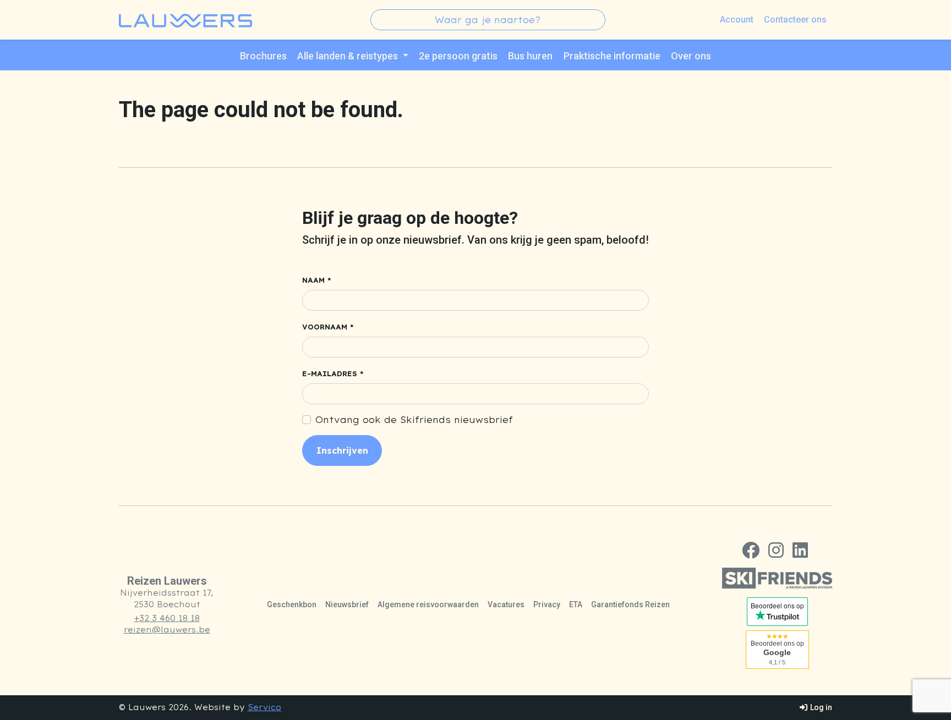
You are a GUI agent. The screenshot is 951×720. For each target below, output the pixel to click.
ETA (575, 604)
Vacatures (506, 604)
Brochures (263, 56)
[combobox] (487, 19)
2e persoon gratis (458, 56)
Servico (264, 707)
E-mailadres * (333, 374)
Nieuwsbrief (347, 604)
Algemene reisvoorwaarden (428, 604)
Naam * (316, 280)
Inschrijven (342, 450)
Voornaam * (328, 327)
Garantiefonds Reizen (630, 604)
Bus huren (530, 56)
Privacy (546, 604)
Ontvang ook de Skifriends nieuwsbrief (414, 419)
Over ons (691, 56)
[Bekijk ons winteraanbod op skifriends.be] (777, 578)
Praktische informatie (612, 56)
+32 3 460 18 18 (167, 618)
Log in (820, 707)
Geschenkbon (291, 604)
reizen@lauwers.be (167, 630)
